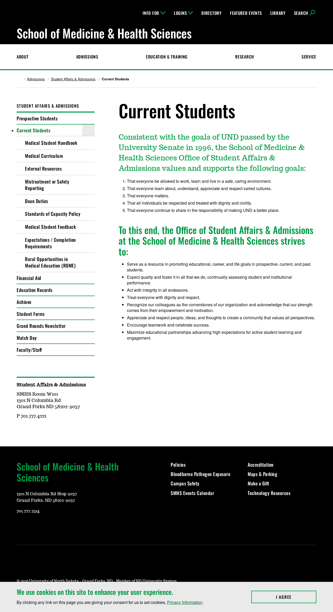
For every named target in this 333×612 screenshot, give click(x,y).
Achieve (24, 301)
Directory (211, 13)
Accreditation (261, 464)
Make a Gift (258, 483)
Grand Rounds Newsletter (41, 325)
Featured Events (246, 13)
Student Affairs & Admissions (73, 79)
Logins (180, 13)
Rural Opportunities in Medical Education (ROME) (50, 262)
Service (309, 57)
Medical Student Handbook (51, 142)
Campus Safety (185, 483)
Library (278, 13)
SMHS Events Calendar (192, 493)
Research (244, 57)
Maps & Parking (262, 474)
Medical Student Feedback (50, 226)
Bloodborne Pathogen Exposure (200, 474)
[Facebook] (45, 526)
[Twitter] (57, 526)
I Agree (296, 597)
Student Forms (31, 313)
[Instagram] (32, 526)
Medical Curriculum (44, 155)
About (23, 57)
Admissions (87, 57)
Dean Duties (36, 201)
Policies (178, 464)
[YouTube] (20, 526)
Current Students (33, 130)
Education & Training (167, 57)
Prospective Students (37, 118)
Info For (151, 13)
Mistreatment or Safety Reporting (47, 184)
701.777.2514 (28, 511)
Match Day (27, 337)
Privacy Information (184, 602)
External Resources (43, 168)
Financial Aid (29, 278)
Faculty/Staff (29, 349)
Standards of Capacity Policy (52, 213)
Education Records (35, 290)
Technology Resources (269, 493)
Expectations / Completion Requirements (50, 243)
